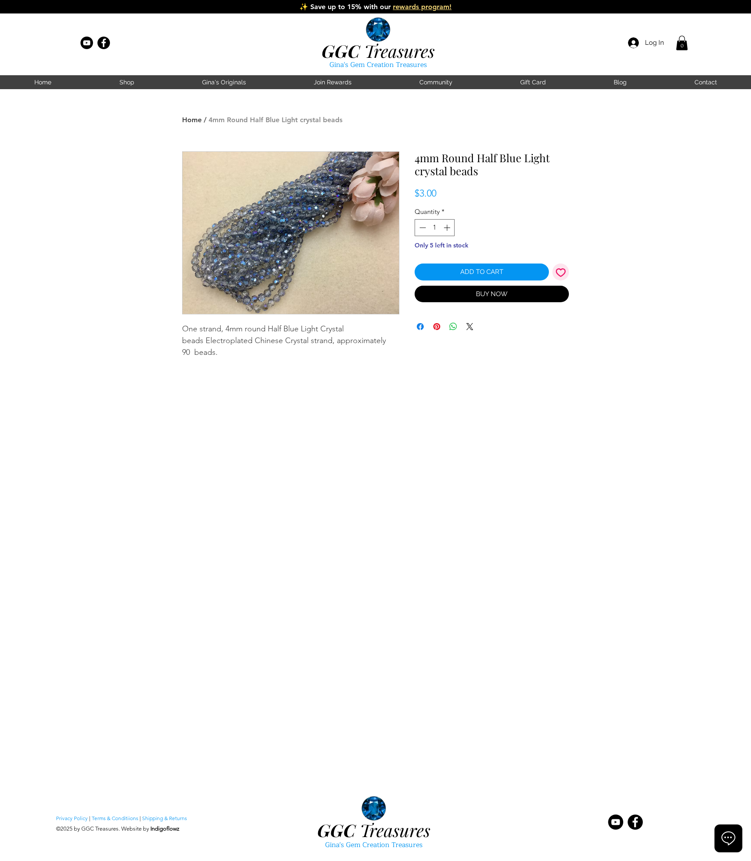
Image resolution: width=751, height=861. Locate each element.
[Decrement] (422, 228)
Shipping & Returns (164, 818)
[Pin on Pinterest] (437, 326)
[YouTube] (86, 43)
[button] (682, 43)
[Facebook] (103, 43)
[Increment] (448, 228)
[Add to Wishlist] (560, 272)
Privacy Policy (72, 818)
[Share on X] (470, 326)
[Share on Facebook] (420, 326)
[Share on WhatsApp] (453, 326)
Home (192, 120)
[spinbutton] (435, 228)
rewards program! (422, 7)
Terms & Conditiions (115, 818)
